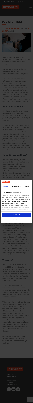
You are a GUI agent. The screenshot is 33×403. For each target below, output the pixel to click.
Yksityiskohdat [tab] (16, 186)
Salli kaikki (16, 215)
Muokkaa (15, 220)
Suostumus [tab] (5, 186)
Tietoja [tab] (27, 186)
